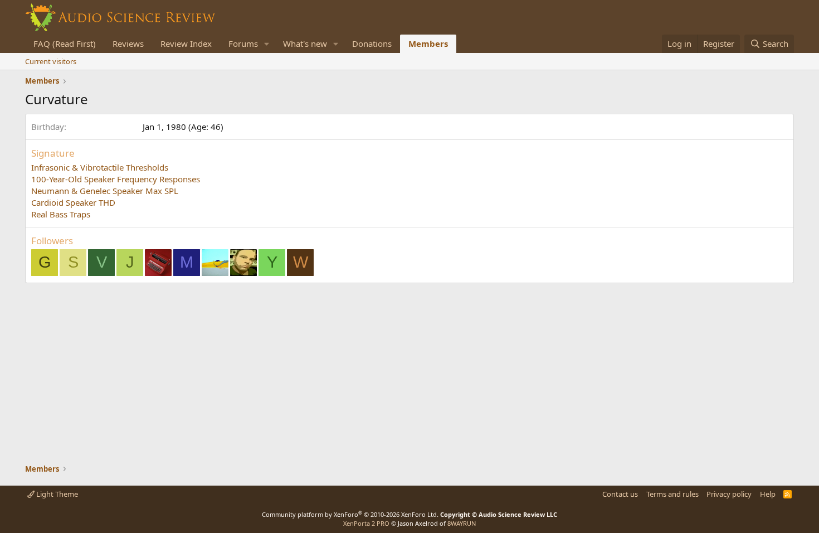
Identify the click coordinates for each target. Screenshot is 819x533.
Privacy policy (729, 494)
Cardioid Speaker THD (73, 202)
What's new (305, 43)
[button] (267, 44)
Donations (372, 43)
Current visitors (50, 61)
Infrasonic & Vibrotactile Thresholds (99, 167)
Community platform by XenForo (350, 514)
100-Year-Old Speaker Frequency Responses (115, 179)
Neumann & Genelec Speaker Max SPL (104, 190)
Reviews (128, 43)
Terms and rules (672, 494)
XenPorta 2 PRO (366, 523)
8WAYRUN (461, 523)
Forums (243, 43)
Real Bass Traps (60, 214)
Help (768, 494)
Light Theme (56, 494)
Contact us (620, 494)
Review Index (186, 43)
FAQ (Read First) (64, 43)
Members (428, 43)
